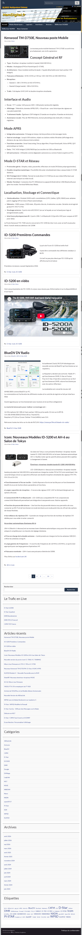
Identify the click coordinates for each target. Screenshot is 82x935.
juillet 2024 (8, 869)
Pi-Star (6, 806)
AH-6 (8, 565)
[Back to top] (77, 930)
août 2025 (7, 852)
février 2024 (8, 885)
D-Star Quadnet (9, 612)
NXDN (6, 798)
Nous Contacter (22, 29)
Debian (70, 908)
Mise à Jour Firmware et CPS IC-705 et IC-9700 (20, 664)
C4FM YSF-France (10, 624)
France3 (15, 620)
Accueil (4, 24)
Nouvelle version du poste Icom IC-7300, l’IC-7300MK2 (22, 660)
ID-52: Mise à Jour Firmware (13, 682)
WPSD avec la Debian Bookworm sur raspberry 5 (20, 700)
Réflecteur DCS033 (61, 24)
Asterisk (25, 908)
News (13, 41)
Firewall (21, 911)
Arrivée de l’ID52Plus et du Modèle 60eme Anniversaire (22, 691)
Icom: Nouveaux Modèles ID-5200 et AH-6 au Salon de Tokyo (37, 439)
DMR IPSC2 (8, 620)
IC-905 (49, 911)
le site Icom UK (21, 556)
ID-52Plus (6, 914)
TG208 (34, 917)
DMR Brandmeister (10, 616)
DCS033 (7, 761)
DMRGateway (14, 911)
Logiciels (29, 24)
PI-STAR (9, 916)
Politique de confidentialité (70, 930)
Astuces (49, 24)
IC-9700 (64, 911)
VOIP (48, 917)
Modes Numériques (16, 24)
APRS (20, 908)
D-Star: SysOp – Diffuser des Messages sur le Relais (21, 709)
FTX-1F (33, 911)
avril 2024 (7, 877)
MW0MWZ (46, 914)
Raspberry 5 (18, 917)
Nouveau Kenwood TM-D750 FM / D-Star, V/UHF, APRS (22, 668)
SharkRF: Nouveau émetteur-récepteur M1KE (19, 677)
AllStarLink (7, 741)
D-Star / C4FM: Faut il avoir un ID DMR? (17, 718)
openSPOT (8, 802)
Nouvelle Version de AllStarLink (14, 695)
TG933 (38, 917)
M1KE (6, 785)
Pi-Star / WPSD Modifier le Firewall (15, 704)
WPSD (6, 814)
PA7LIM (73, 914)
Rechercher (8, 587)
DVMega (7, 773)
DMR (25, 356)
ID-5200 (19, 272)
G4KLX (38, 911)
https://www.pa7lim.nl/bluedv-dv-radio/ (54, 422)
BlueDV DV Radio (16, 353)
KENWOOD (21, 914)
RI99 (24, 917)
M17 (5, 781)
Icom (13, 272)
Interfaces (39, 24)
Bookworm (44, 908)
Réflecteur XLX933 (8, 29)
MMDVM (7, 789)
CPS (57, 908)
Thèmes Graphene (20, 932)
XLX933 (6, 818)
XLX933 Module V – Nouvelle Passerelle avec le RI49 (21, 673)
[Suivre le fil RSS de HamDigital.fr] (4, 2)
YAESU (68, 917)
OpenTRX (67, 914)
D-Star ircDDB (9, 608)
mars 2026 (7, 848)
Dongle (6, 769)
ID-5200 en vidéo (16, 281)
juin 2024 (7, 873)
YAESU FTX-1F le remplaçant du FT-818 (17, 686)
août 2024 (7, 865)
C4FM (18, 356)
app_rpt (16, 908)
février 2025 (8, 856)
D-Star (13, 238)
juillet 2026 (8, 840)
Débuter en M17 (9, 713)
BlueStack (38, 908)
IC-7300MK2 (56, 911)
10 (48, 576)
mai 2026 (7, 844)
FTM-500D (27, 911)
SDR (5, 810)
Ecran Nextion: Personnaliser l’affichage (17, 722)
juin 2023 (7, 889)
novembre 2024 (9, 860)
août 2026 (7, 836)
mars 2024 (7, 881)
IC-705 (44, 911)
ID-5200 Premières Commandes (27, 235)
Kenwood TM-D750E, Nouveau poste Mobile (36, 38)
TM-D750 (43, 917)
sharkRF (29, 917)
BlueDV (13, 356)
